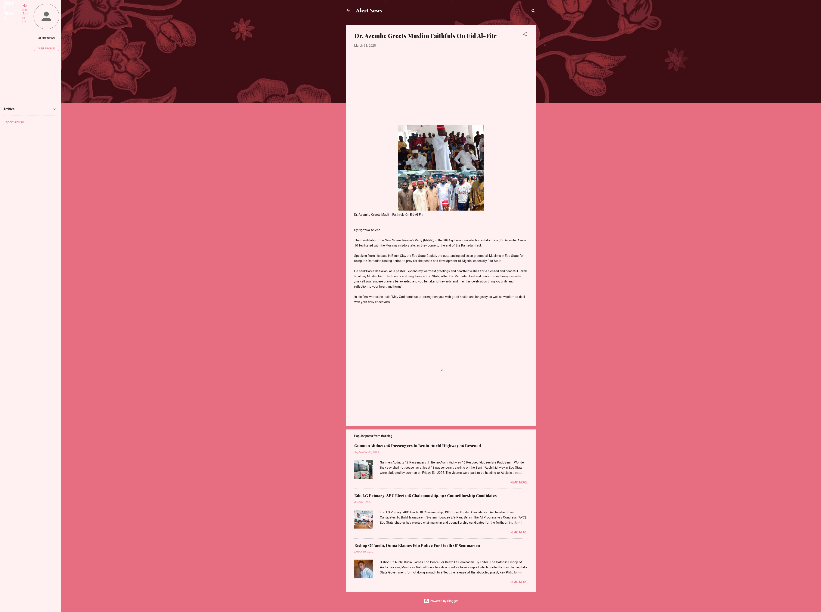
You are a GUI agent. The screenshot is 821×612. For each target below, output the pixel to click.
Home (24, 8)
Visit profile (46, 48)
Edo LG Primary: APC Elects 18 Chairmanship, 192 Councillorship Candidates (425, 495)
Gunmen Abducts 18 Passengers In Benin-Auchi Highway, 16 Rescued (417, 445)
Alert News (369, 10)
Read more (519, 482)
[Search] (533, 11)
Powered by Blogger (443, 601)
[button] (524, 35)
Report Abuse (13, 122)
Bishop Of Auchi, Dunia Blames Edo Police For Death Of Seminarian (417, 545)
